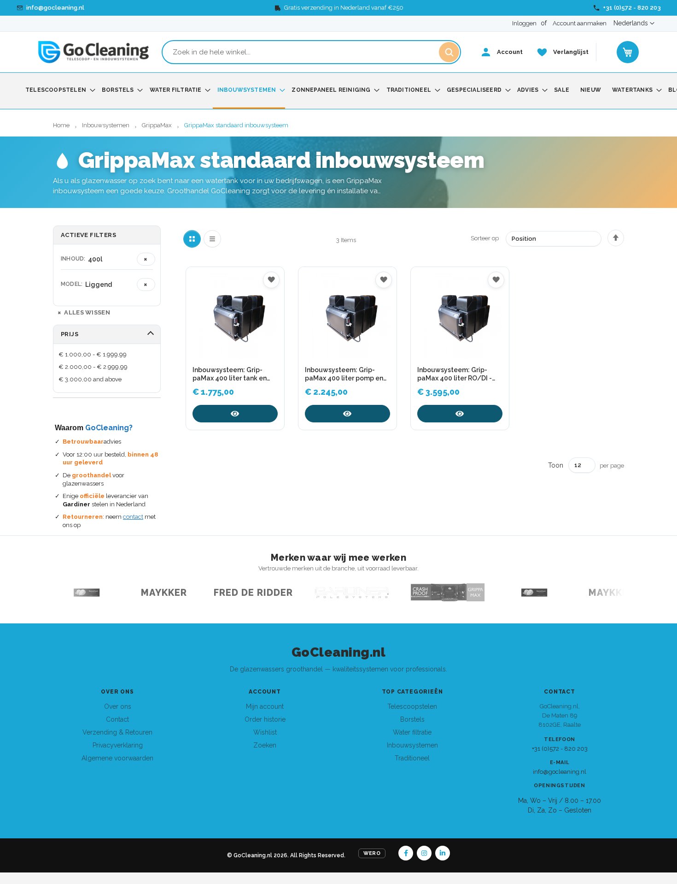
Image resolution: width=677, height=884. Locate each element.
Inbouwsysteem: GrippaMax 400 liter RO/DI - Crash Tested (454, 374)
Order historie (265, 719)
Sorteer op (485, 238)
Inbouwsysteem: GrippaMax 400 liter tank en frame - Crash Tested (230, 374)
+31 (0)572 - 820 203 (560, 748)
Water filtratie (412, 732)
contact (133, 516)
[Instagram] (424, 853)
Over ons (117, 706)
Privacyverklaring (118, 745)
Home (62, 125)
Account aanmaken (580, 23)
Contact (117, 719)
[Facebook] (405, 853)
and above (90, 379)
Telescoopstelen (412, 706)
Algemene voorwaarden (117, 758)
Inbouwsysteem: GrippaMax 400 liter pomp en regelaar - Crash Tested (344, 374)
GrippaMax (157, 125)
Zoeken (264, 745)
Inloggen (524, 23)
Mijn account (265, 706)
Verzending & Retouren (117, 732)
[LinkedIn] (442, 853)
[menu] (338, 91)
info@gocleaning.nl (559, 771)
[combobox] (311, 52)
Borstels (412, 719)
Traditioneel (412, 758)
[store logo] (93, 52)
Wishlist (265, 732)
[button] (633, 23)
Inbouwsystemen (106, 125)
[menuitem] (58, 90)
